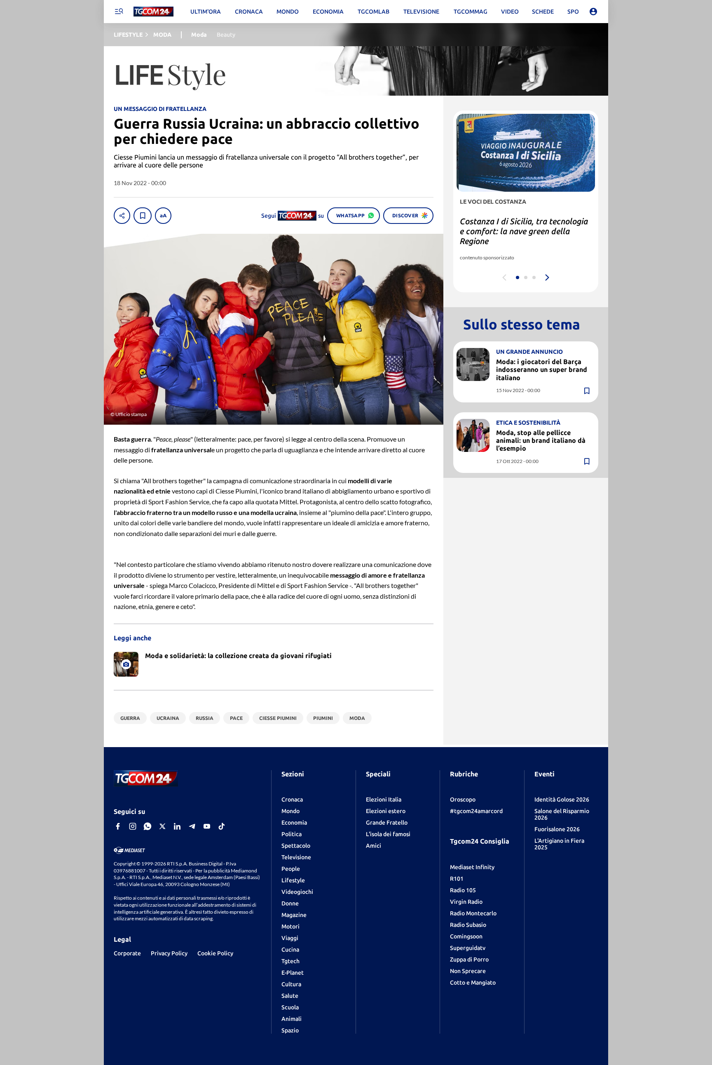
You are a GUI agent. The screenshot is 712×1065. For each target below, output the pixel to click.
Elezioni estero (385, 811)
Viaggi (289, 938)
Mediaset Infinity (472, 867)
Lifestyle (293, 880)
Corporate (127, 953)
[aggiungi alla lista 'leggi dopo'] (143, 215)
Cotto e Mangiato (473, 982)
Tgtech (290, 961)
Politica (291, 834)
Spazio (290, 1030)
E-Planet (292, 972)
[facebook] (118, 826)
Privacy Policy (169, 953)
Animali (291, 1019)
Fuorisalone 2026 (557, 829)
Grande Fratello (387, 822)
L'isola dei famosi (388, 834)
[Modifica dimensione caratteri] (163, 215)
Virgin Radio (466, 901)
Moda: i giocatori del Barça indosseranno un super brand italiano (541, 369)
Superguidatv (467, 948)
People (290, 868)
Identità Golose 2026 (561, 799)
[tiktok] (222, 826)
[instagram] (133, 826)
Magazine (294, 915)
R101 (457, 878)
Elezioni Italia (383, 799)
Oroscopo (462, 799)
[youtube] (207, 826)
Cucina (290, 949)
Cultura (291, 984)
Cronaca (292, 799)
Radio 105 (463, 890)
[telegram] (192, 826)
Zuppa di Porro (469, 959)
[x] (162, 826)
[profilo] (593, 11)
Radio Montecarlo (473, 913)
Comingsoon (466, 936)
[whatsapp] (147, 826)
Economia (294, 822)
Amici (373, 845)
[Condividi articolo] (122, 215)
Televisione (296, 857)
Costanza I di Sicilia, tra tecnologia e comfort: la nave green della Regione (524, 231)
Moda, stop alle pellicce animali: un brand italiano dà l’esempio (541, 440)
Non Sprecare (468, 971)
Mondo (290, 811)
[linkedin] (177, 826)
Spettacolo (295, 845)
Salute (289, 995)
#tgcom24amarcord (476, 811)
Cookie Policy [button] (215, 953)
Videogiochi (297, 892)
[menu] (119, 11)
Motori (290, 926)
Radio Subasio (468, 925)
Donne (290, 903)
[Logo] (153, 12)
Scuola (290, 1007)
